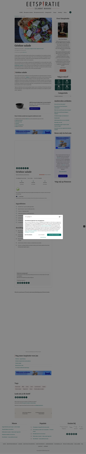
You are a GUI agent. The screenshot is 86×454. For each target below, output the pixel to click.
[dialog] (43, 227)
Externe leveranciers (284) (46, 225)
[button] (28, 234)
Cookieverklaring (43, 237)
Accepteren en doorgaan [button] (54, 234)
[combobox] (59, 216)
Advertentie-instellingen (32, 230)
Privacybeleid (31, 232)
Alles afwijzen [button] (41, 234)
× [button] (60, 216)
